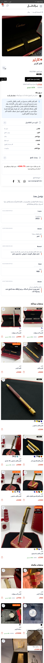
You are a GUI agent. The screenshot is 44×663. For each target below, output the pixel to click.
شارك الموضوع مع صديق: (35, 181)
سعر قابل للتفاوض (16, 344)
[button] (41, 6)
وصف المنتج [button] (34, 157)
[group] (22, 36)
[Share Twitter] (19, 181)
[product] (34, 638)
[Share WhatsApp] (24, 181)
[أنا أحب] (25, 309)
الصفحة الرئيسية (37, 12)
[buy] (41, 647)
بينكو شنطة (36, 647)
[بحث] (7, 6)
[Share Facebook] (13, 181)
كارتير (42, 331)
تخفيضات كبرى (38, 512)
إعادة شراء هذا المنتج (33, 79)
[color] (41, 329)
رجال (28, 12)
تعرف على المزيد (11, 95)
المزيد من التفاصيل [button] (31, 122)
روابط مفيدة (40, 2)
